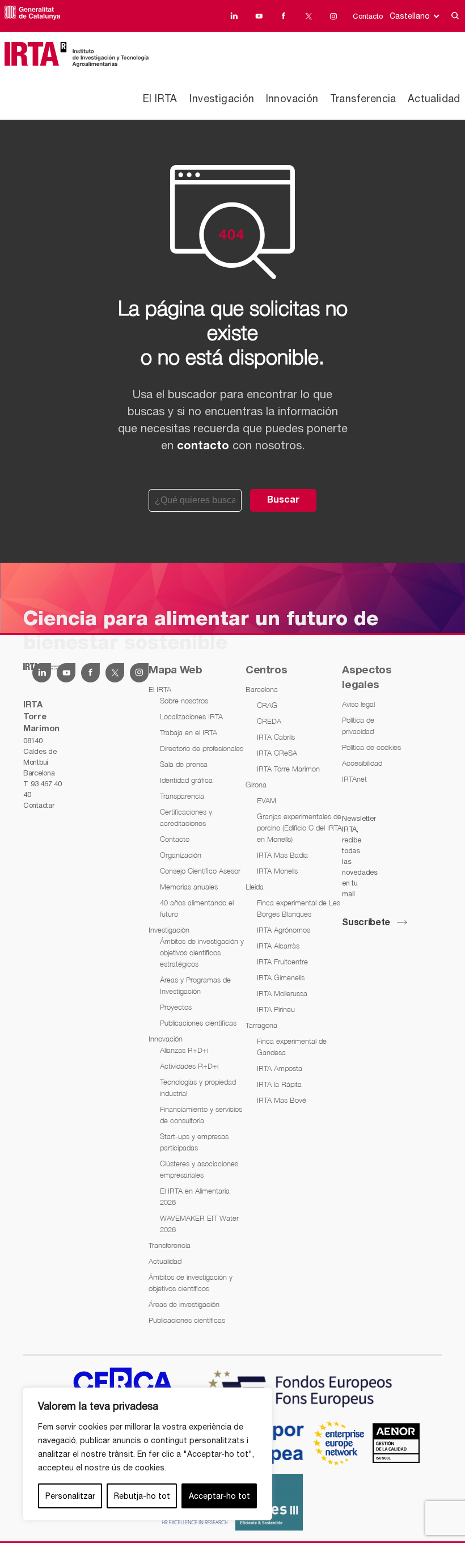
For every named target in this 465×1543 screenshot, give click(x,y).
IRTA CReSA (277, 752)
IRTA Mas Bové (281, 1099)
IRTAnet (354, 778)
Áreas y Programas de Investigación (195, 985)
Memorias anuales (189, 886)
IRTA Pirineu (276, 1009)
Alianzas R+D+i (184, 1050)
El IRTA (160, 98)
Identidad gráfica (186, 780)
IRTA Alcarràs (278, 945)
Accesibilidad (362, 763)
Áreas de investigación (184, 1304)
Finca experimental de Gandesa (292, 1046)
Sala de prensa (184, 764)
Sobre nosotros (184, 700)
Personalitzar (70, 1495)
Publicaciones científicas (198, 1022)
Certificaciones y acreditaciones (186, 817)
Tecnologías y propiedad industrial (198, 1087)
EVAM (266, 800)
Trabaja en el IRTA (188, 732)
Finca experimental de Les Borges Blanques (298, 908)
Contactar (38, 805)
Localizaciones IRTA (191, 716)
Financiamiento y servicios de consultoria (201, 1114)
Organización (180, 854)
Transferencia (363, 98)
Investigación (221, 98)
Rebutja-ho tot (142, 1495)
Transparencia (182, 795)
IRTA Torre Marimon (288, 768)
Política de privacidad (358, 725)
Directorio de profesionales (201, 748)
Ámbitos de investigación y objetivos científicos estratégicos (202, 952)
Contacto (368, 16)
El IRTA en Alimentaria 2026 (195, 1196)
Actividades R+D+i (189, 1065)
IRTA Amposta (279, 1068)
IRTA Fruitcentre (282, 961)
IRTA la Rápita (279, 1084)
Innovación (292, 98)
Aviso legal (358, 704)
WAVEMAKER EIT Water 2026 (199, 1223)
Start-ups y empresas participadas (194, 1142)
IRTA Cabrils (276, 736)
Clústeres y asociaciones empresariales (199, 1169)
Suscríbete (366, 923)
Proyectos (176, 1006)
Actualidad (434, 98)
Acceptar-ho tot (219, 1495)
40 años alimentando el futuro (197, 908)
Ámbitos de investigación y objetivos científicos (190, 1282)
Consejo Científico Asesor (200, 870)
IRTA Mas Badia (282, 854)
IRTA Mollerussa (282, 993)
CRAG (267, 705)
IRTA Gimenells (281, 977)
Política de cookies (371, 747)
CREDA (269, 721)
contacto (203, 446)
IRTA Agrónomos (283, 929)
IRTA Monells (277, 870)
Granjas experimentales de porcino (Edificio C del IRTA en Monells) (299, 828)
